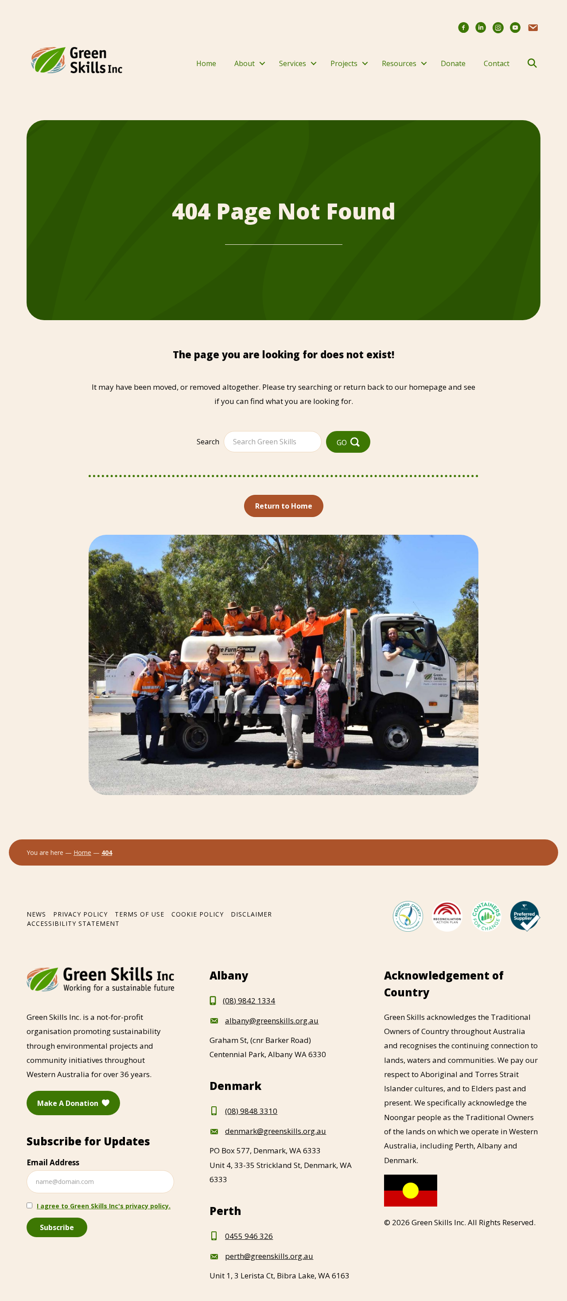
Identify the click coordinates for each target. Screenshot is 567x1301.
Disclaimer (251, 914)
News (36, 914)
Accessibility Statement (73, 923)
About (244, 63)
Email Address (53, 1162)
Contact (496, 63)
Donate (453, 63)
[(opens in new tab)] (408, 915)
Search (208, 442)
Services (292, 63)
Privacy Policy (80, 914)
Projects (343, 63)
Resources (399, 63)
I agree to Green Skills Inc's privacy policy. (104, 1206)
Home (206, 63)
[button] (262, 63)
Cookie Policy (197, 914)
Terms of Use (139, 914)
